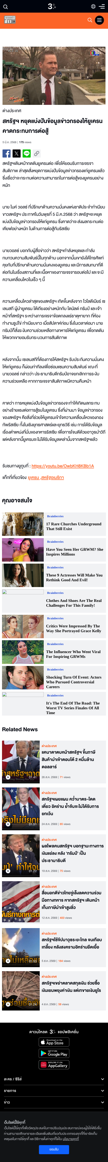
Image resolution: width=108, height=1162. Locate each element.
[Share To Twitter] (17, 153)
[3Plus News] (14, 21)
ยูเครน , (34, 477)
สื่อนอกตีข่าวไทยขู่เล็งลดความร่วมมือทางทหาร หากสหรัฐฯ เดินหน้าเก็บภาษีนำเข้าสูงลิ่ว (71, 900)
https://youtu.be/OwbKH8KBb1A (63, 466)
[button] (28, 76)
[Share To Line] (27, 153)
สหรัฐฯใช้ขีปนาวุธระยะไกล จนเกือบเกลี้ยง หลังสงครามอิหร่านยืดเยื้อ (72, 943)
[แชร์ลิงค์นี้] (37, 153)
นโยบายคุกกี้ (71, 1139)
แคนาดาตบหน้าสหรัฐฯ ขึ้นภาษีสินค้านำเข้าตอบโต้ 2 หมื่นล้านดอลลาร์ (68, 760)
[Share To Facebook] (7, 153)
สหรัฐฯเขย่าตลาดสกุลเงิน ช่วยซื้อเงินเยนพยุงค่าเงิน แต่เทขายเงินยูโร (71, 987)
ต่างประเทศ (49, 746)
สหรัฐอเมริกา (52, 477)
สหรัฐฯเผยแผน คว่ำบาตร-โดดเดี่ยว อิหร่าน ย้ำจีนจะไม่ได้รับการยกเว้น (70, 806)
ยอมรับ (54, 1149)
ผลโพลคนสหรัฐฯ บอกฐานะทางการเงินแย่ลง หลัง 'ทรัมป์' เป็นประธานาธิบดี (73, 853)
